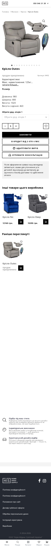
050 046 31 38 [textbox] (39, 3)
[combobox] (39, 3)
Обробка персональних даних (15, 514)
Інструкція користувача (12, 520)
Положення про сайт (11, 502)
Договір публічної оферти (13, 508)
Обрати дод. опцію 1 (12, 112)
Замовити (25, 134)
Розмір (6, 89)
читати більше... (10, 85)
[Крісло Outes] (13, 250)
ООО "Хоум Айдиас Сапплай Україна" (25, 537)
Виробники (7, 526)
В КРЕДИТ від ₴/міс (25, 141)
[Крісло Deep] (38, 203)
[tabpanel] (25, 39)
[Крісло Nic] (13, 203)
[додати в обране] (46, 126)
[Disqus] (25, 307)
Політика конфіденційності (14, 490)
